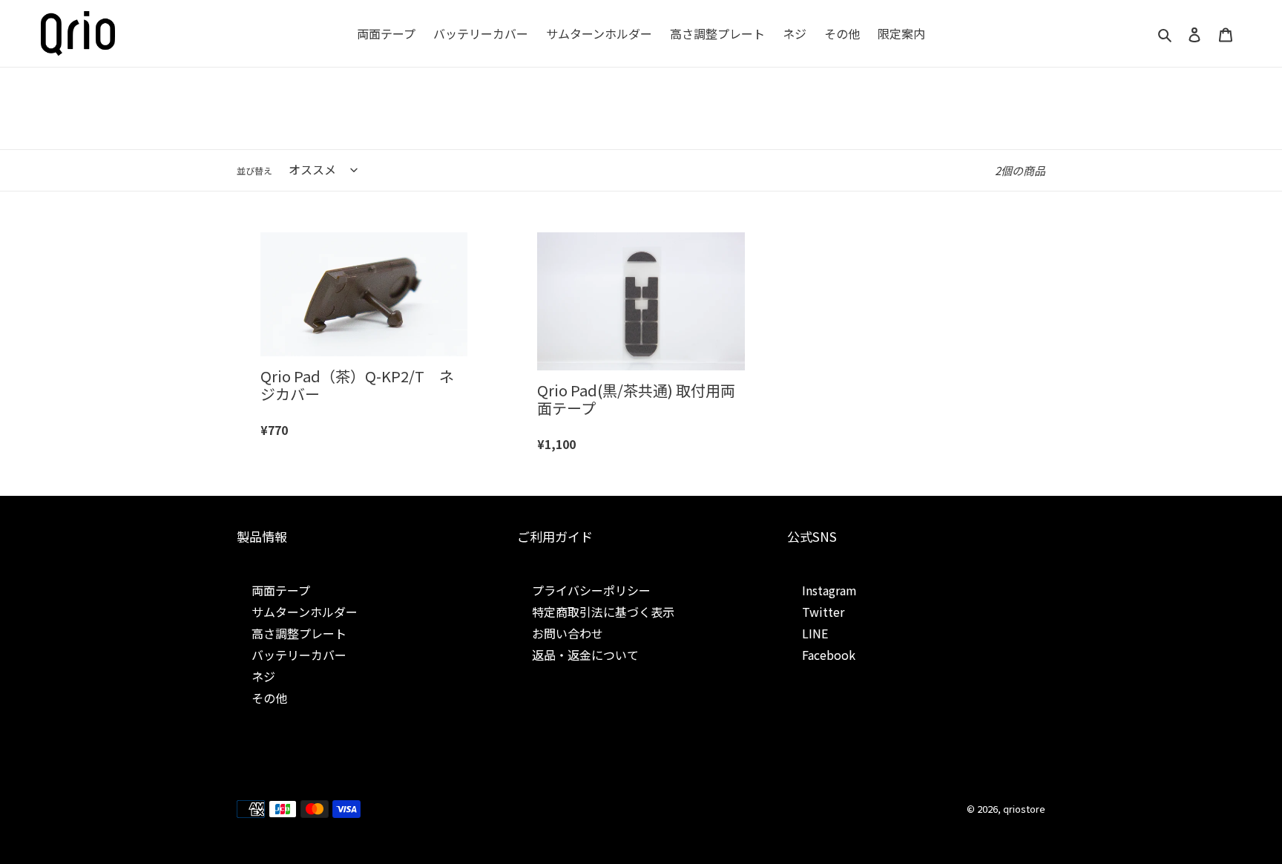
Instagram (829, 590)
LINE (815, 633)
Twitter (823, 612)
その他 (269, 698)
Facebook (828, 655)
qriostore (1024, 809)
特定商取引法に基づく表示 (603, 612)
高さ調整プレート (299, 633)
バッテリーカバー (299, 655)
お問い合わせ (567, 633)
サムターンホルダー (305, 612)
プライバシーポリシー (591, 590)
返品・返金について (585, 655)
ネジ (263, 676)
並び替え (254, 170)
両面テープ (281, 590)
